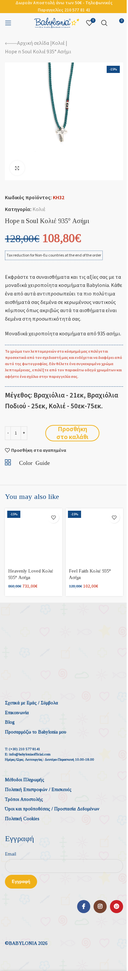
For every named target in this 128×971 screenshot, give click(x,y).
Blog (10, 722)
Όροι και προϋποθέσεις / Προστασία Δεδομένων (52, 808)
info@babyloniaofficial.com (30, 754)
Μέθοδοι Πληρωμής (24, 779)
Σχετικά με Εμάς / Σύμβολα (31, 702)
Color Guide (34, 462)
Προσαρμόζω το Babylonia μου (35, 732)
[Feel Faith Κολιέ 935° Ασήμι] (94, 537)
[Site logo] (56, 22)
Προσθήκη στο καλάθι (72, 433)
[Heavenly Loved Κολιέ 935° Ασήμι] (33, 537)
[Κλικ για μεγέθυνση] (17, 168)
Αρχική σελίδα (33, 43)
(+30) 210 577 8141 (24, 749)
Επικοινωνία (17, 712)
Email (10, 854)
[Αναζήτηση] (104, 22)
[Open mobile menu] (8, 22)
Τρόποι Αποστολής (24, 799)
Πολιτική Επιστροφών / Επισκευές (38, 789)
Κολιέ (58, 43)
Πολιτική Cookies (22, 818)
